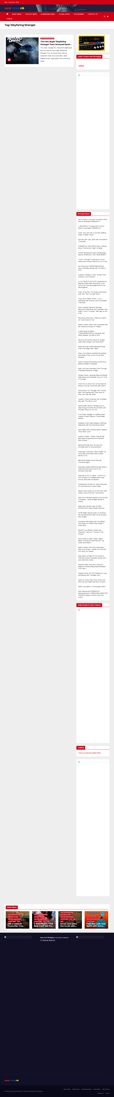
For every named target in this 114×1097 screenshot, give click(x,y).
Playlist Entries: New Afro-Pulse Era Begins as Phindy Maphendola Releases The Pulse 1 (92, 566)
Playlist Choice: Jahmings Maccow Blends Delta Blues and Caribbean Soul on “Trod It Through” (92, 377)
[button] (104, 16)
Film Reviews (79, 14)
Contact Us (93, 14)
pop (45, 921)
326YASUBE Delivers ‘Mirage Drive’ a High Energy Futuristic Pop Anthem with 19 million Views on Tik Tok (92, 408)
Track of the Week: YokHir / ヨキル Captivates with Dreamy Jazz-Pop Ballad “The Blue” (92, 301)
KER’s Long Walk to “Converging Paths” (92, 586)
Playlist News (31, 14)
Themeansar (39, 1091)
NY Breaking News (48, 14)
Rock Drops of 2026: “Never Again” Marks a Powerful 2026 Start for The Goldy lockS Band (91, 541)
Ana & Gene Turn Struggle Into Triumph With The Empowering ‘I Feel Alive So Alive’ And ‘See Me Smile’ (92, 392)
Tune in (9, 19)
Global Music (64, 14)
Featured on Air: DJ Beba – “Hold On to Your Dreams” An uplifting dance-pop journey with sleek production (92, 477)
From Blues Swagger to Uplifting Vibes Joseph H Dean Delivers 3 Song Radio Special (91, 416)
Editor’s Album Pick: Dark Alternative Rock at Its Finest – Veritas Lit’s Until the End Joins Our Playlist (92, 549)
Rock (18, 921)
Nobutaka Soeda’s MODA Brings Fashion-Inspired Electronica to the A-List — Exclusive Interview (92, 469)
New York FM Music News (47, 38)
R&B (48, 921)
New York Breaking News (14, 914)
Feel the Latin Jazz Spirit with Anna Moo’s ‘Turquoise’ (96, 925)
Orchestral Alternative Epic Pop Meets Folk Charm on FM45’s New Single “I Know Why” (91, 523)
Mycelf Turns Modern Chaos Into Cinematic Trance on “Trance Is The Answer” (90, 532)
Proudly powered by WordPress (13, 1091)
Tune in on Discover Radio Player (89, 753)
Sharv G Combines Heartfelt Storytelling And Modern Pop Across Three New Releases (92, 355)
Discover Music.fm (48, 940)
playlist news (12, 921)
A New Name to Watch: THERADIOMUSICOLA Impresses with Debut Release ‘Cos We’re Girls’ (91, 333)
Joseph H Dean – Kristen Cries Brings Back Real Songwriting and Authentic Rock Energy (91, 438)
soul (62, 921)
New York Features (13, 916)
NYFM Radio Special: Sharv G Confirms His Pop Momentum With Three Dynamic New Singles (92, 515)
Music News (16, 14)
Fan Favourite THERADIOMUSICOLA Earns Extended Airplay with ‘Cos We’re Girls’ (92, 268)
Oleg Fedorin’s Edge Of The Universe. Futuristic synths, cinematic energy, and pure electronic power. (92, 558)
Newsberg (30, 1091)
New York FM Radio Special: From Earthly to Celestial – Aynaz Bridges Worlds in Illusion (93, 499)
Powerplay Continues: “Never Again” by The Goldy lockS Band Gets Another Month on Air (92, 453)
